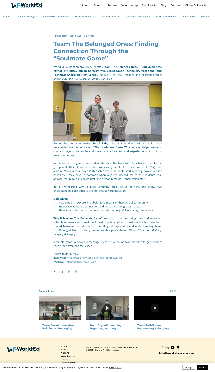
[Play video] (107, 111)
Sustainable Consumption (137, 16)
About (64, 349)
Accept (202, 367)
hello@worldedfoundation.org (176, 353)
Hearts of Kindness (84, 16)
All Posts (7, 16)
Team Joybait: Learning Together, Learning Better (106, 327)
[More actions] (160, 36)
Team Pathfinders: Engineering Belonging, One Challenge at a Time (153, 327)
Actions (65, 352)
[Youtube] (172, 347)
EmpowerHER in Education (56, 16)
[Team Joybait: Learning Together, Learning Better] (107, 308)
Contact (65, 359)
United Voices (188, 16)
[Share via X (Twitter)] (62, 271)
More (204, 16)
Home (64, 346)
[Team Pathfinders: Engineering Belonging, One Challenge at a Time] (155, 308)
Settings (188, 367)
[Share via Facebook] (54, 271)
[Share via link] (76, 271)
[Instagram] (161, 347)
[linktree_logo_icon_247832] (178, 347)
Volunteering (68, 356)
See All (173, 291)
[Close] (211, 367)
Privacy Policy (115, 367)
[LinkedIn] (167, 347)
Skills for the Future (166, 16)
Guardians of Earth (109, 16)
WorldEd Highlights (27, 16)
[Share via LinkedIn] (69, 271)
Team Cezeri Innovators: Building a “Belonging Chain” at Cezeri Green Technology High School (58, 327)
